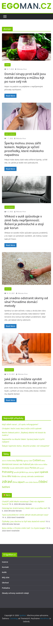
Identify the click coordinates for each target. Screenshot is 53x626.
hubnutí (26, 464)
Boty (14, 460)
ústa (31, 482)
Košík (4, 572)
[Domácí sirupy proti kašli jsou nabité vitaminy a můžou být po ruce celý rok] (26, 47)
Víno (18, 476)
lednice (40, 464)
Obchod (5, 582)
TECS (8, 495)
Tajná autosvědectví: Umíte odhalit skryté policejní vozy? (25, 515)
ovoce (27, 468)
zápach (21, 481)
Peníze (33, 467)
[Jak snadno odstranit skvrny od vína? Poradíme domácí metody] (26, 268)
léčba (45, 464)
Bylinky (19, 460)
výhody (23, 476)
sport (36, 472)
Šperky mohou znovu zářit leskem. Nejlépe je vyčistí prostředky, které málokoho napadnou (24, 149)
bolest (9, 460)
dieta (43, 460)
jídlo (32, 464)
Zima (14, 482)
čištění (42, 482)
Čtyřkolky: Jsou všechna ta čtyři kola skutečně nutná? (23, 521)
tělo (9, 476)
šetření (6, 487)
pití (38, 468)
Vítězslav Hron (22, 69)
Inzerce (5, 562)
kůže (36, 464)
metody (5, 467)
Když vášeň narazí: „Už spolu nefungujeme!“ (20, 424)
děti (21, 464)
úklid (26, 482)
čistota (35, 482)
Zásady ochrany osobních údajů (15, 593)
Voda (14, 476)
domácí (16, 464)
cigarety (25, 461)
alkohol (4, 461)
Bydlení (7, 289)
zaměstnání (39, 476)
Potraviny (7, 472)
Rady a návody (10, 134)
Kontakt (5, 567)
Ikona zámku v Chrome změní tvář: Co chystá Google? (24, 528)
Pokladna (6, 588)
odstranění (19, 468)
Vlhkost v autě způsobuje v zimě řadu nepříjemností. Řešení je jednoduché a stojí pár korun (24, 222)
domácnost (7, 464)
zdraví (7, 481)
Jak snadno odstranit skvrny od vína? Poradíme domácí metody (26, 302)
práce (22, 472)
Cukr (30, 460)
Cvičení (37, 460)
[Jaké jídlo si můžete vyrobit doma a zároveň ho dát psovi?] (26, 349)
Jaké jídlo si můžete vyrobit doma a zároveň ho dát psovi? (25, 381)
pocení (42, 468)
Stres (4, 476)
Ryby (26, 472)
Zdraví (7, 65)
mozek (12, 468)
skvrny (31, 472)
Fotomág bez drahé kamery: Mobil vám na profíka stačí (24, 508)
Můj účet (5, 577)
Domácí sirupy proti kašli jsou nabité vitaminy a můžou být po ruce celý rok (25, 77)
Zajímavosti (9, 370)
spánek (44, 472)
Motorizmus (9, 207)
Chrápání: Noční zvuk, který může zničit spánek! (22, 428)
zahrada (30, 476)
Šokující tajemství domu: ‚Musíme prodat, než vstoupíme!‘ (25, 446)
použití (16, 472)
